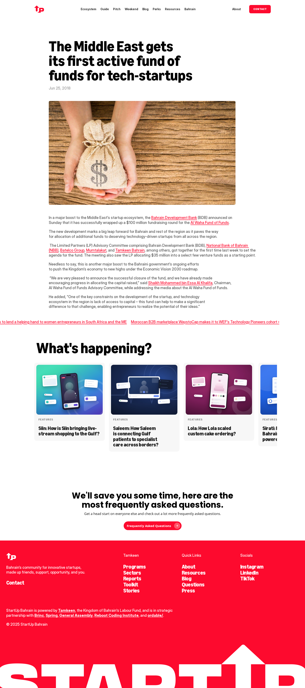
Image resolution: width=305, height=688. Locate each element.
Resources (193, 572)
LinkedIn (249, 572)
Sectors (132, 572)
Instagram (251, 566)
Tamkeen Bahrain (130, 250)
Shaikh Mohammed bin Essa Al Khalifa (180, 283)
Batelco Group (72, 250)
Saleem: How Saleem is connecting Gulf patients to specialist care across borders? (135, 436)
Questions (193, 584)
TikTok (247, 578)
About (188, 566)
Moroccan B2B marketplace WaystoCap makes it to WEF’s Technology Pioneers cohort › (205, 322)
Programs (134, 566)
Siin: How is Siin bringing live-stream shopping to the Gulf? (68, 431)
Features (45, 419)
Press (188, 590)
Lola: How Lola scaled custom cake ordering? (212, 431)
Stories (131, 590)
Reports (132, 578)
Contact (15, 582)
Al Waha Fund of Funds (209, 222)
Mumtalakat (96, 250)
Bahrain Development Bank (174, 217)
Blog (186, 578)
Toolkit (130, 584)
